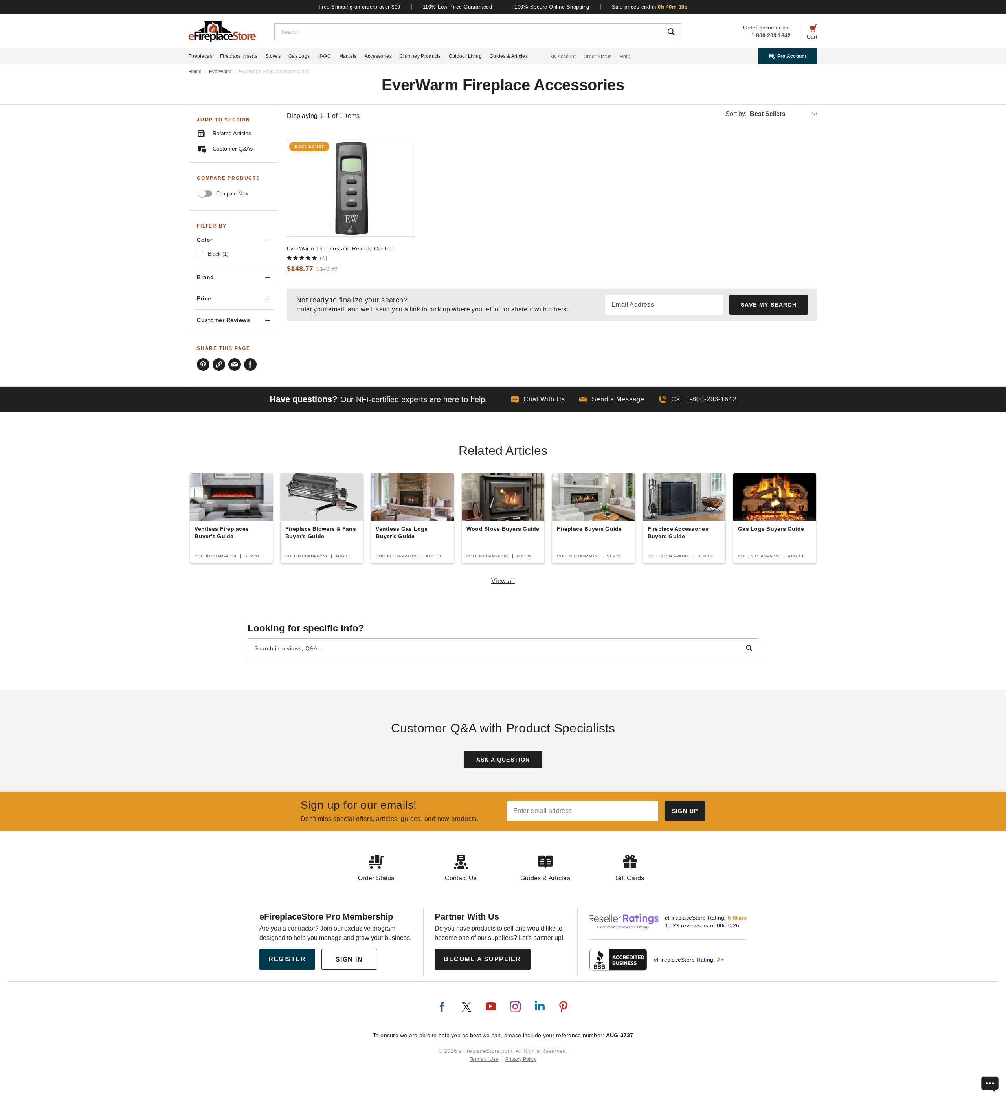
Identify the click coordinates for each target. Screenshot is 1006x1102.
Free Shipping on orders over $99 (359, 7)
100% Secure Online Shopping (551, 7)
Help (625, 56)
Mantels (348, 56)
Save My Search (769, 305)
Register (287, 959)
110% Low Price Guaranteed (457, 7)
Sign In (349, 959)
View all (503, 581)
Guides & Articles (509, 56)
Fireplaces (200, 56)
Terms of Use (484, 1059)
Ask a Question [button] (503, 759)
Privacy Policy (520, 1059)
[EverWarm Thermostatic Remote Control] (351, 188)
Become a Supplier (482, 959)
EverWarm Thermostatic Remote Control (340, 248)
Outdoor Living (465, 56)
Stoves (273, 56)
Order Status (598, 56)
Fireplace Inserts (238, 56)
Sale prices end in (650, 7)
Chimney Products (420, 56)
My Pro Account (787, 56)
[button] (611, 399)
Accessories (378, 56)
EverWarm (220, 71)
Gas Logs (299, 56)
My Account (563, 56)
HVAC (324, 56)
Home (195, 71)
